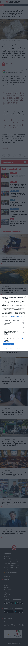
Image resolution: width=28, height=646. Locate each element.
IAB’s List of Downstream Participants (15, 316)
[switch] (23, 323)
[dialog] (14, 323)
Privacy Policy (21, 348)
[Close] (25, 297)
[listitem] (14, 320)
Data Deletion (6, 348)
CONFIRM (8, 344)
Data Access (14, 348)
